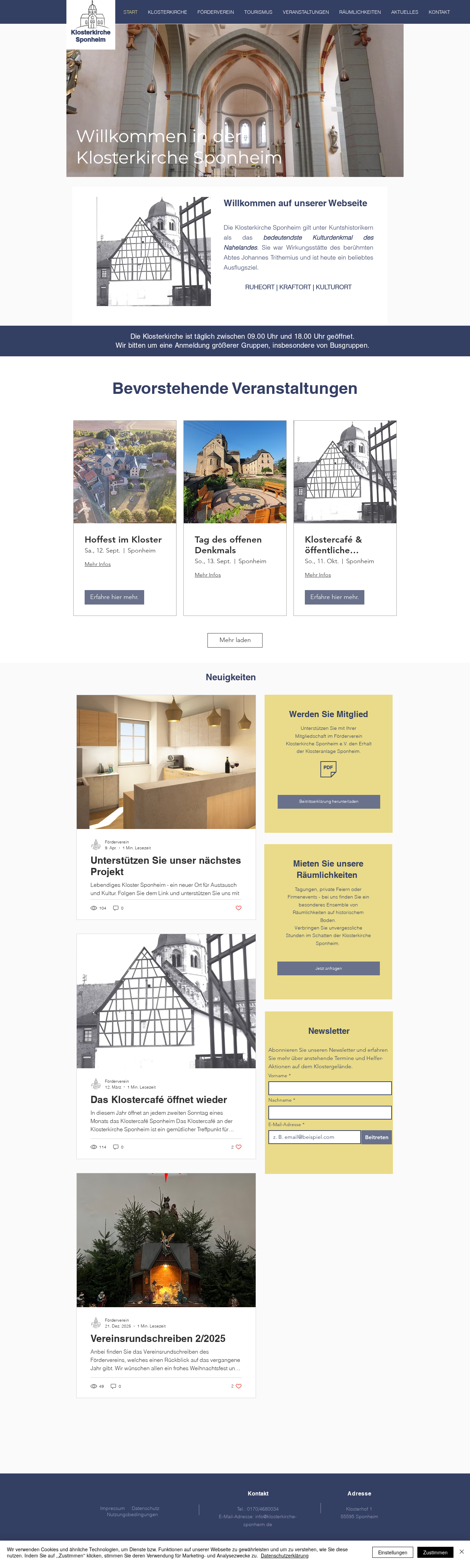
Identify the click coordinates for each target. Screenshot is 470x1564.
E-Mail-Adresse (286, 1124)
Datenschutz (145, 1508)
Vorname (279, 1076)
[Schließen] (462, 1552)
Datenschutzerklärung (285, 1555)
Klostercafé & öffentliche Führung (333, 545)
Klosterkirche (90, 32)
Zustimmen (435, 1552)
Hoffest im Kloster (123, 539)
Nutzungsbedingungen (132, 1514)
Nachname (281, 1100)
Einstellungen (392, 1552)
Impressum (112, 1508)
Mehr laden (235, 640)
